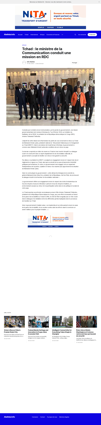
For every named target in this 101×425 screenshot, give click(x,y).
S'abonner (92, 34)
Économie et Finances (53, 34)
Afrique (42, 34)
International (34, 34)
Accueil (20, 34)
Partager (74, 62)
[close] (99, 2)
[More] (62, 34)
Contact (42, 417)
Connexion (35, 417)
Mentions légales (64, 417)
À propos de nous (52, 417)
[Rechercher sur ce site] (75, 34)
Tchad (26, 34)
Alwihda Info (9, 34)
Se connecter (82, 34)
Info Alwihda (31, 62)
